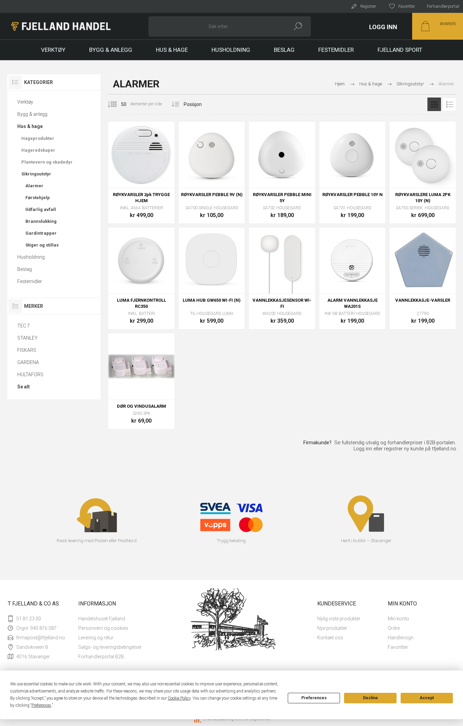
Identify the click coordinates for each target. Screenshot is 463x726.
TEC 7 (23, 325)
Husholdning (31, 257)
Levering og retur (96, 637)
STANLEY (27, 338)
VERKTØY (53, 49)
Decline (370, 698)
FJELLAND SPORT (400, 49)
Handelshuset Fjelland (101, 618)
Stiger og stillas (42, 245)
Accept (427, 698)
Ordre (394, 628)
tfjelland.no (444, 449)
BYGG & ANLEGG (110, 49)
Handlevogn (401, 637)
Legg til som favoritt (156, 171)
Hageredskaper (38, 150)
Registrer (368, 6)
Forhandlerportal (443, 6)
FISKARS (26, 350)
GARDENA (28, 362)
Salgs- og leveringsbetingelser (110, 647)
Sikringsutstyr (36, 173)
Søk (298, 26)
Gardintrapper (41, 233)
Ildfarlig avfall (40, 209)
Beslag (24, 269)
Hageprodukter (37, 138)
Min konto (398, 618)
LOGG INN (383, 26)
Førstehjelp (37, 197)
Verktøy (25, 102)
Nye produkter (332, 628)
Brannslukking (41, 221)
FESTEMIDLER (336, 49)
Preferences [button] (41, 705)
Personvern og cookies (103, 628)
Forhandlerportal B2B (101, 656)
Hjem (340, 83)
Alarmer (34, 185)
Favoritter (398, 647)
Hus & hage (30, 126)
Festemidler (29, 281)
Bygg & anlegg (32, 114)
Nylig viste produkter (338, 618)
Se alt (23, 386)
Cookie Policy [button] (179, 698)
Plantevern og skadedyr (47, 162)
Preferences (314, 698)
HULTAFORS (30, 374)
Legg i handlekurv (141, 171)
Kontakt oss (330, 637)
